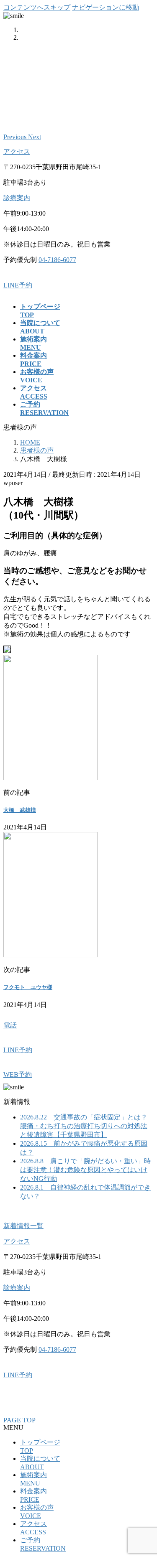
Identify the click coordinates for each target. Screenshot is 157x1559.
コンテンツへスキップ (36, 7)
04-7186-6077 (57, 259)
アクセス (16, 151)
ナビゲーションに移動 (105, 7)
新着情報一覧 (23, 1225)
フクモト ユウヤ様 (27, 987)
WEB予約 (17, 1074)
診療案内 (16, 197)
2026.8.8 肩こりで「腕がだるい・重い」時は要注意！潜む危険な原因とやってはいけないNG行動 (85, 1169)
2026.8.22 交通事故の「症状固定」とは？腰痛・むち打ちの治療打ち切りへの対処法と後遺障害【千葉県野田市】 (83, 1126)
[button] (15, 136)
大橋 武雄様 (19, 810)
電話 (10, 1025)
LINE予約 (17, 285)
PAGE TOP (19, 1420)
